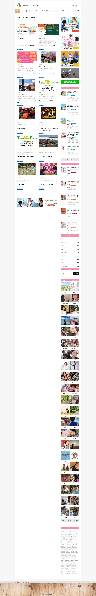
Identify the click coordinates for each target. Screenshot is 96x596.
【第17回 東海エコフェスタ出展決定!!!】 (47, 100)
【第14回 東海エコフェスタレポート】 (47, 184)
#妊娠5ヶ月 (63, 546)
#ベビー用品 (41, 98)
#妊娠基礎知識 (76, 202)
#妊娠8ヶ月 (73, 568)
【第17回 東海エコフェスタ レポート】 (47, 73)
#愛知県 (40, 68)
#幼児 (44, 96)
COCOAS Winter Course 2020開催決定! (25, 45)
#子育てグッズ (67, 556)
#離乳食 (67, 539)
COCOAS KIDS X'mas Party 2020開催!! (47, 45)
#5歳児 (69, 100)
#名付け (62, 558)
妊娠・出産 (30, 10)
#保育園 (31, 68)
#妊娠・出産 (70, 188)
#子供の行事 (45, 42)
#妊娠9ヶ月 (63, 549)
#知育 (71, 539)
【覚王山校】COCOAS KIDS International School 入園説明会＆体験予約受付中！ (73, 106)
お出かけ (68, 10)
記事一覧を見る (70, 159)
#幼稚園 (19, 70)
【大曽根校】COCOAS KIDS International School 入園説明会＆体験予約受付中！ (73, 134)
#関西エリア (75, 531)
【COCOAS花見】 (21, 184)
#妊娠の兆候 (76, 230)
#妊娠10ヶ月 (68, 563)
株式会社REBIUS (50, 594)
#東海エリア (46, 68)
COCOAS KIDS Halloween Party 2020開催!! (26, 73)
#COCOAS (54, 42)
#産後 (62, 559)
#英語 (50, 42)
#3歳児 (52, 40)
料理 (63, 10)
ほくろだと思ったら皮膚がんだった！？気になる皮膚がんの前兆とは (73, 210)
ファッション (56, 10)
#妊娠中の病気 (63, 554)
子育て (36, 10)
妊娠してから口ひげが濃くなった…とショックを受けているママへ (73, 224)
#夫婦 (66, 558)
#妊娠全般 (69, 204)
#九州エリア (67, 568)
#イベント (41, 70)
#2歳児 (48, 40)
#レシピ (25, 124)
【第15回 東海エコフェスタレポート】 (47, 156)
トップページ (18, 585)
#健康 (74, 188)
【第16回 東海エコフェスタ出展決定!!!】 (25, 156)
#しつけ (62, 539)
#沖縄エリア (63, 531)
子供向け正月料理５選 (21, 128)
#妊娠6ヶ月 (67, 551)
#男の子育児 (67, 559)
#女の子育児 (74, 100)
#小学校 (74, 558)
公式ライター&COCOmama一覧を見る (70, 520)
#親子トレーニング (64, 541)
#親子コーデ (25, 96)
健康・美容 (48, 10)
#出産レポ (68, 566)
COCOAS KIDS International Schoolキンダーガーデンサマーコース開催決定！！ (73, 120)
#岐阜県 (76, 559)
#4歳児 (40, 42)
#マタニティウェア (64, 534)
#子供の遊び (24, 180)
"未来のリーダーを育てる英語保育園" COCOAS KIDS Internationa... (73, 93)
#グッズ (70, 541)
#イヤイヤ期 (75, 534)
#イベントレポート (53, 68)
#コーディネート (64, 571)
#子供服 (62, 551)
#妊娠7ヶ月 (75, 539)
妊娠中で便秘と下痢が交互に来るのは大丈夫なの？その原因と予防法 (73, 183)
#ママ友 (48, 96)
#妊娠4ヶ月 (76, 551)
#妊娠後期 (69, 554)
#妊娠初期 (63, 544)
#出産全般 (63, 553)
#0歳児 (40, 40)
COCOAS (23, 10)
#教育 (23, 70)
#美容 (72, 551)
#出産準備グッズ (74, 566)
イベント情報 (76, 10)
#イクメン (63, 563)
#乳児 (40, 96)
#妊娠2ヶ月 (63, 573)
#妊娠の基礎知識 (74, 544)
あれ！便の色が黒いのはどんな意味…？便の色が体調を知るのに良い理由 (73, 169)
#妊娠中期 (68, 553)
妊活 (42, 10)
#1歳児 (44, 40)
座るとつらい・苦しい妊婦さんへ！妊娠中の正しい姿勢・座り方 (73, 197)
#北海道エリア (69, 573)
